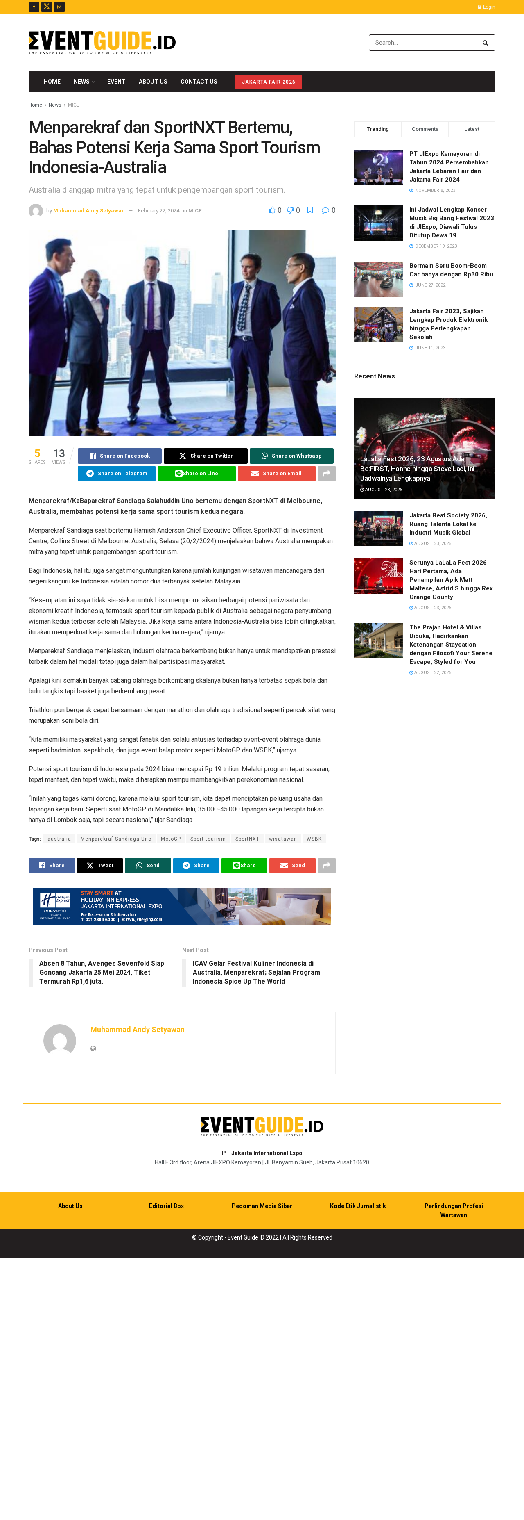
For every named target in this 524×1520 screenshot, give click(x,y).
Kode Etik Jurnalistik (358, 1206)
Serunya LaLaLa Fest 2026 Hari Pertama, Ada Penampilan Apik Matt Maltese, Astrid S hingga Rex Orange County (451, 580)
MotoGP (171, 839)
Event (116, 81)
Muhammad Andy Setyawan (89, 210)
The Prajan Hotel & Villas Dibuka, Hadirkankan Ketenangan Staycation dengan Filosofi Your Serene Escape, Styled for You (450, 644)
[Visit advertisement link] (182, 906)
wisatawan (283, 839)
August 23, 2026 (383, 489)
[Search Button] (487, 42)
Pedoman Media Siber (262, 1206)
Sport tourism (208, 839)
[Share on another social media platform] (327, 473)
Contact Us (199, 81)
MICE (73, 105)
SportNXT (247, 839)
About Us (153, 81)
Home (52, 81)
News (82, 81)
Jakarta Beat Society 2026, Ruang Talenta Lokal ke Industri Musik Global (448, 524)
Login (488, 7)
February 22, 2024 (158, 210)
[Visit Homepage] (102, 42)
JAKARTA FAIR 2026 (269, 82)
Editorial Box (166, 1206)
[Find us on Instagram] (59, 7)
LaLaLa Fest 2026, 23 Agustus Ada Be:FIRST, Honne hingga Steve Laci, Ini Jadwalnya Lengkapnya (417, 469)
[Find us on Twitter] (46, 7)
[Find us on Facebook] (34, 7)
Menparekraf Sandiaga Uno (116, 839)
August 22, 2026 (432, 672)
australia (59, 839)
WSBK (314, 839)
